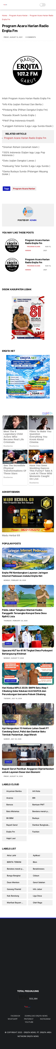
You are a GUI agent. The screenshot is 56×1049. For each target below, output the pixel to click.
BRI (33, 798)
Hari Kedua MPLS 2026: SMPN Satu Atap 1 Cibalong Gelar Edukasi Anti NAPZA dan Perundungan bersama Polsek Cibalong (25, 691)
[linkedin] (26, 197)
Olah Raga (37, 902)
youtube (29, 1022)
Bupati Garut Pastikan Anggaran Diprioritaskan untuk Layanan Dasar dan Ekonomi (28, 770)
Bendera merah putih (41, 811)
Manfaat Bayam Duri (15, 902)
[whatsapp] (15, 197)
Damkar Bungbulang (41, 825)
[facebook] (4, 197)
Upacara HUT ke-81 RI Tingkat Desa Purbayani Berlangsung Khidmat (27, 652)
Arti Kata (36, 791)
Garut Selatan (38, 882)
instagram (45, 1019)
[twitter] (9, 197)
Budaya (35, 818)
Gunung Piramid (13, 889)
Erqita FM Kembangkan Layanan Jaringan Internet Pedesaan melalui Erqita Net (25, 574)
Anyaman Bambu (14, 791)
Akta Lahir (11, 855)
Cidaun (35, 875)
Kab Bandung (12, 896)
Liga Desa (37, 896)
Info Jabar (37, 889)
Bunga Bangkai (13, 875)
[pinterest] (20, 197)
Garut (8, 643)
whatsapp (12, 1019)
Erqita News (30, 1032)
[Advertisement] (28, 958)
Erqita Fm (10, 831)
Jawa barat (11, 603)
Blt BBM (9, 818)
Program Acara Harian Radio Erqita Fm (25, 138)
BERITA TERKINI (13, 862)
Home (4, 15)
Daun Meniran (12, 882)
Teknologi (10, 566)
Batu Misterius (12, 811)
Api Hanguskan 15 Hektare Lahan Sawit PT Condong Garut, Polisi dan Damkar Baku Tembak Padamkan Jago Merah (25, 731)
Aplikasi (36, 855)
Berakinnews (38, 869)
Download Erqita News (36, 1016)
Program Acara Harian (18, 15)
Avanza (9, 798)
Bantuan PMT (38, 804)
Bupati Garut (12, 825)
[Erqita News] (5, 6)
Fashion (35, 831)
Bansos (9, 804)
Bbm (34, 862)
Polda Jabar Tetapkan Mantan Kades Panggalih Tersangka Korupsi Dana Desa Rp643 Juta (24, 613)
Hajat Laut (10, 838)
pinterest (28, 1019)
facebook (15, 1016)
